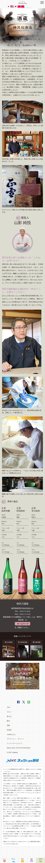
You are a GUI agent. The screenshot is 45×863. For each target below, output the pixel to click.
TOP (8, 707)
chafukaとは (11, 734)
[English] (12, 6)
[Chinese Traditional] (22, 6)
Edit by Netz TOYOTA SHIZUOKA (18, 748)
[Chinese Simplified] (19, 6)
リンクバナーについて (14, 743)
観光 (8, 721)
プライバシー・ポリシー (15, 739)
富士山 (9, 716)
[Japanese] (8, 6)
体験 (8, 725)
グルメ (9, 712)
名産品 (9, 730)
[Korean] (15, 6)
